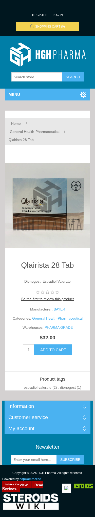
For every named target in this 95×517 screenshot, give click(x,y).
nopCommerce (30, 479)
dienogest (68, 387)
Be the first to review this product (47, 299)
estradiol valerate (37, 387)
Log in (58, 15)
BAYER (59, 309)
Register (40, 15)
